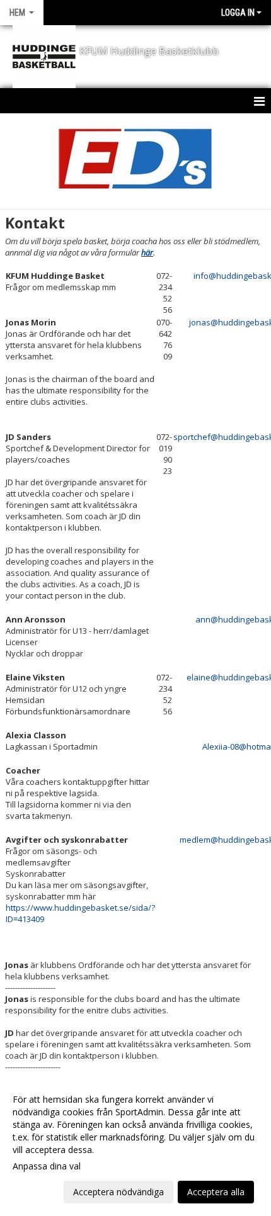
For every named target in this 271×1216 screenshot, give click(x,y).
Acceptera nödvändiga (118, 1192)
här (147, 252)
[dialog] (135, 1145)
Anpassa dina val (47, 1166)
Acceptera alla (216, 1192)
